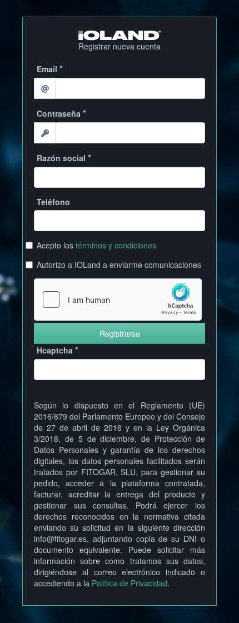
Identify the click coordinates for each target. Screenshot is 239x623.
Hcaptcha (55, 350)
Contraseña (59, 113)
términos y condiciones (116, 245)
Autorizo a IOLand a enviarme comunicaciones (119, 264)
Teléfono (53, 201)
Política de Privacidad (129, 583)
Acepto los (96, 245)
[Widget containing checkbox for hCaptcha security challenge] (118, 299)
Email (47, 68)
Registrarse (119, 333)
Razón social (61, 157)
